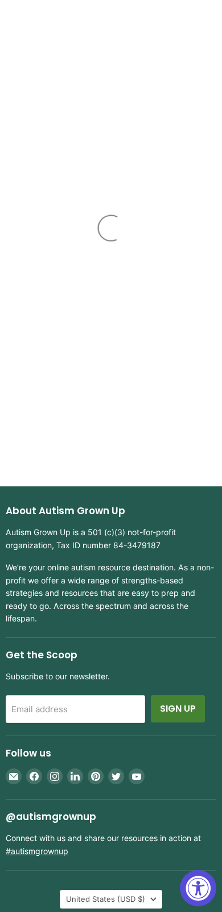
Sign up (178, 708)
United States (105, 898)
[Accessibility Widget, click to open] (198, 888)
